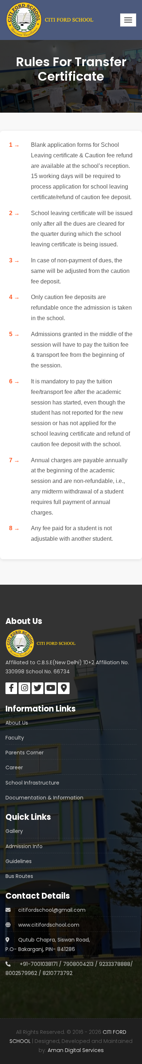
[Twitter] (37, 688)
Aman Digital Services (76, 1050)
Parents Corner (24, 752)
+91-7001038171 (38, 964)
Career (14, 767)
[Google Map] (64, 688)
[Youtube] (50, 688)
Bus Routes (19, 876)
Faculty (14, 737)
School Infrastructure (32, 782)
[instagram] (24, 688)
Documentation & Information (44, 797)
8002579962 (21, 973)
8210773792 (57, 973)
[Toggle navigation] (128, 20)
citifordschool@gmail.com (52, 910)
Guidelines (18, 861)
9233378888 (114, 964)
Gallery (14, 831)
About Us (16, 722)
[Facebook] (11, 688)
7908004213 (78, 964)
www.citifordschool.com (48, 924)
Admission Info (24, 846)
